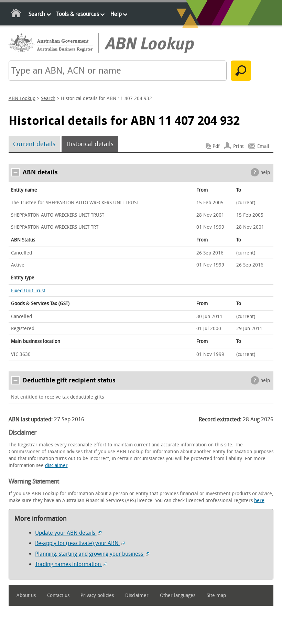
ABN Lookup (22, 98)
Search (37, 14)
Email (263, 146)
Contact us (58, 595)
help (265, 172)
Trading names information (68, 564)
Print (238, 146)
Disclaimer (137, 595)
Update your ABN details (66, 533)
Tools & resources (77, 14)
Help (116, 14)
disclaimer (56, 465)
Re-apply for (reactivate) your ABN (77, 543)
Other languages (177, 595)
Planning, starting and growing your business (89, 554)
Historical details (89, 144)
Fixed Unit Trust (28, 291)
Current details (34, 144)
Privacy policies (97, 595)
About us (26, 595)
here (259, 500)
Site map (216, 595)
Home (16, 14)
